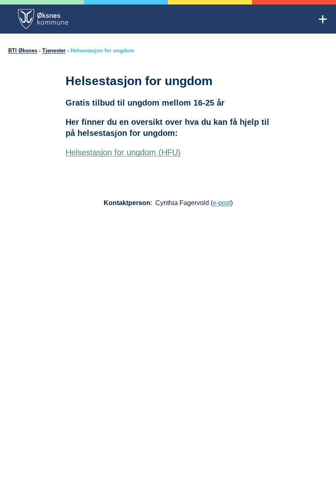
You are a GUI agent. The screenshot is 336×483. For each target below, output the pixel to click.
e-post (222, 202)
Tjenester (54, 50)
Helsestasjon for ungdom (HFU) (123, 152)
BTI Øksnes (22, 50)
